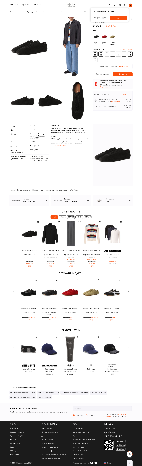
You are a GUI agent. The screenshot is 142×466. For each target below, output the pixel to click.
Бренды (22, 12)
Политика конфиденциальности (52, 451)
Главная (12, 190)
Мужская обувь (37, 190)
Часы (80, 12)
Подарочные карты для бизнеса (84, 439)
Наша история (15, 443)
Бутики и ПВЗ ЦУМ (16, 436)
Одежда (30, 12)
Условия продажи (47, 443)
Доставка (44, 436)
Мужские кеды (49, 190)
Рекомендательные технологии (52, 458)
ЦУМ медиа (14, 451)
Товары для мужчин (23, 190)
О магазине (14, 428)
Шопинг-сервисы (78, 428)
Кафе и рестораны (79, 447)
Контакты (13, 439)
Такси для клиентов (79, 454)
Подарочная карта (79, 436)
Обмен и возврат (47, 439)
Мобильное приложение (49, 432)
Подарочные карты (68, 12)
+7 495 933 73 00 (109, 428)
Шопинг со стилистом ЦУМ (82, 432)
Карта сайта (14, 454)
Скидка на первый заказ (49, 447)
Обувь (38, 12)
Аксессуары (54, 12)
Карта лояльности (79, 458)
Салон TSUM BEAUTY (80, 451)
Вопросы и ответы (47, 428)
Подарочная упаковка (80, 443)
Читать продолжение (58, 145)
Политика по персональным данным (53, 454)
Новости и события (17, 432)
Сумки (45, 12)
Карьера (13, 447)
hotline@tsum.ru (109, 432)
